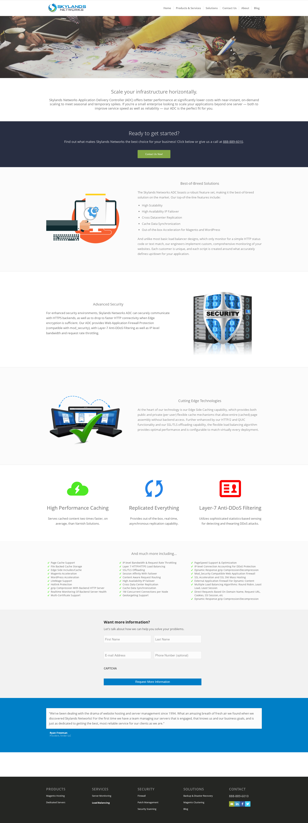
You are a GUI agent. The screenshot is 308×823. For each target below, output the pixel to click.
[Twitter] (247, 804)
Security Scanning (147, 809)
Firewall (142, 795)
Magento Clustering (193, 802)
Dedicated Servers (55, 802)
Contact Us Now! (154, 154)
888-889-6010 (233, 141)
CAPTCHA (110, 668)
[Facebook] (242, 804)
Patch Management (148, 802)
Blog (185, 809)
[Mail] (231, 804)
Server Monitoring (101, 795)
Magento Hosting (55, 795)
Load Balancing (101, 802)
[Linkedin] (237, 804)
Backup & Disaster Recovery (198, 795)
